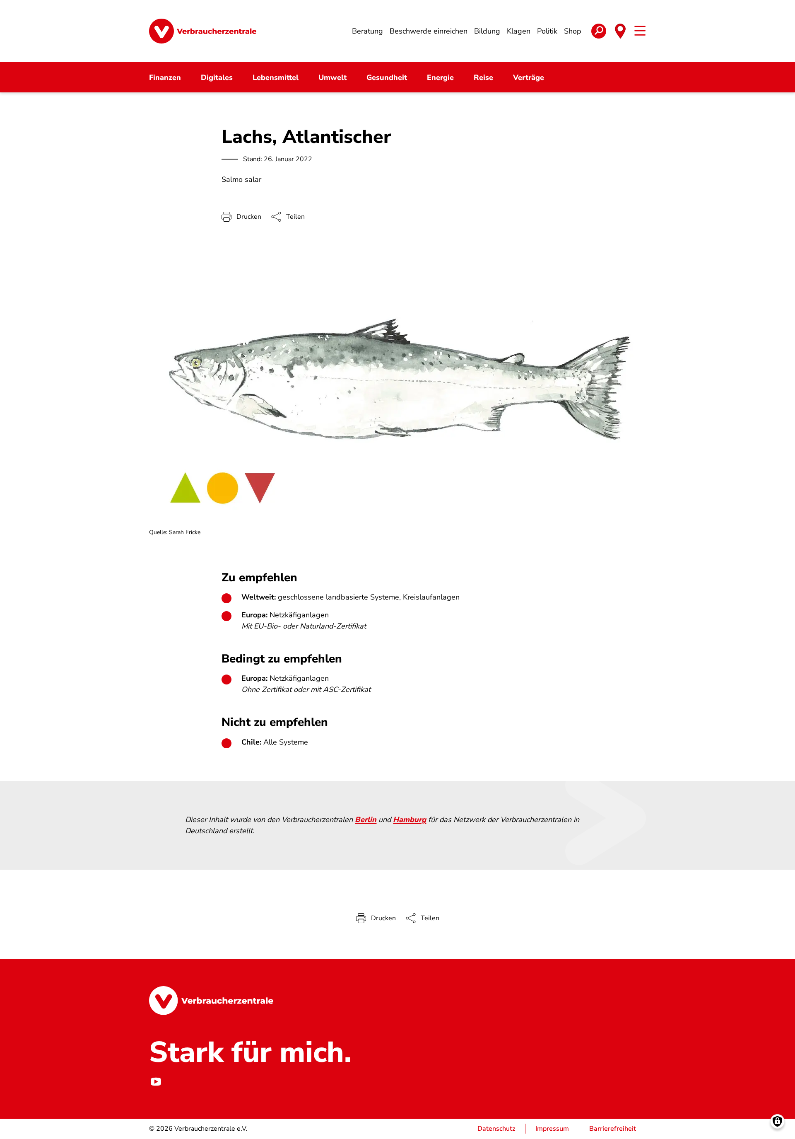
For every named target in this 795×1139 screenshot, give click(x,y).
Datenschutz (496, 1128)
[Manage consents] (777, 1121)
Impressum (552, 1128)
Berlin (365, 820)
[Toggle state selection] (620, 31)
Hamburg (409, 820)
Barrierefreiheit (612, 1128)
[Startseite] (202, 31)
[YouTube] (155, 1081)
